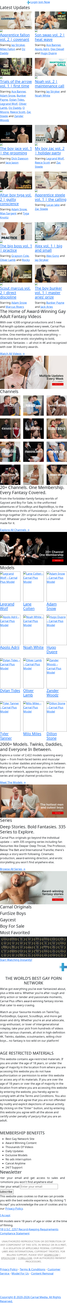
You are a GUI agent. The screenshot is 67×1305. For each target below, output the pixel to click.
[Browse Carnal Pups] (10, 475)
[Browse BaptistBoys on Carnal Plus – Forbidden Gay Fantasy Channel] (57, 405)
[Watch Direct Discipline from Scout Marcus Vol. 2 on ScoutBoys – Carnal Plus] (16, 274)
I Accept (5, 1215)
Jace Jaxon (12, 162)
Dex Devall (57, 49)
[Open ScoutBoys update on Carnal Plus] (16, 77)
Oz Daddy (15, 108)
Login (34, 2)
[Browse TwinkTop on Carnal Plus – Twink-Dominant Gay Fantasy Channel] (57, 452)
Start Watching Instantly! (16, 960)
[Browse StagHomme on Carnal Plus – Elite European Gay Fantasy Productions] (10, 452)
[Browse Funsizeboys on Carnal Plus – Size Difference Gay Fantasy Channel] (33, 405)
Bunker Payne (55, 303)
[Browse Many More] (57, 475)
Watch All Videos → (12, 354)
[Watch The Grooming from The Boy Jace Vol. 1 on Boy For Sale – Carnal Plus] (16, 134)
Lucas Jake (53, 205)
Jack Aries (47, 307)
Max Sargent (8, 213)
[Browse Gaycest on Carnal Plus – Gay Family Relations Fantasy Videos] (10, 405)
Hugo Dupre (49, 53)
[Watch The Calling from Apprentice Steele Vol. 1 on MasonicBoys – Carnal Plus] (51, 180)
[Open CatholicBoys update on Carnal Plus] (16, 191)
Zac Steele (41, 209)
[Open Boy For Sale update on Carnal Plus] (16, 144)
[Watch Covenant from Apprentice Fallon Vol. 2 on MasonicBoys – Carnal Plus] (16, 20)
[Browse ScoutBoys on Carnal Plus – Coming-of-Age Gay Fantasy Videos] (57, 428)
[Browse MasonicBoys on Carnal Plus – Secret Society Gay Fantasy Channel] (33, 452)
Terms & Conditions (32, 1269)
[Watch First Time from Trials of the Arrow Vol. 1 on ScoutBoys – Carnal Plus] (16, 67)
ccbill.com (25, 1258)
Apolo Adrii (42, 49)
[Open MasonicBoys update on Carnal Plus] (16, 31)
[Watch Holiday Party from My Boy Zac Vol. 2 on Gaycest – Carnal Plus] (51, 134)
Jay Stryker (18, 45)
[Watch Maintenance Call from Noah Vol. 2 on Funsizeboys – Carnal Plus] (51, 67)
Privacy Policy (9, 1269)
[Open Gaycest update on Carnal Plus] (51, 31)
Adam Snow (7, 95)
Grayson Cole (20, 256)
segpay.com (51, 1254)
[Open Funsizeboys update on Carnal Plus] (51, 77)
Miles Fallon (7, 49)
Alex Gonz (52, 256)
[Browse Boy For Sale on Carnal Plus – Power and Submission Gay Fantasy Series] (33, 428)
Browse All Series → (12, 869)
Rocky (26, 260)
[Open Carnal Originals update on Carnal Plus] (16, 242)
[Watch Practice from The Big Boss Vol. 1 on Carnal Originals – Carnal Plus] (16, 231)
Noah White (42, 95)
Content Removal (42, 1273)
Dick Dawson (19, 158)
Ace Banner (53, 45)
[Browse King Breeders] (33, 475)
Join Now (44, 2)
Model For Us (20, 1273)
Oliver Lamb (8, 260)
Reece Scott (17, 112)
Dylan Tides (16, 100)
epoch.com (8, 1258)
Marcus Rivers (15, 307)
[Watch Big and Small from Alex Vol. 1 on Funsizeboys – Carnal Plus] (51, 231)
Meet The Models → (13, 782)
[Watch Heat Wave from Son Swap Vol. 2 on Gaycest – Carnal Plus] (51, 20)
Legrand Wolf (9, 104)
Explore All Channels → (15, 530)
